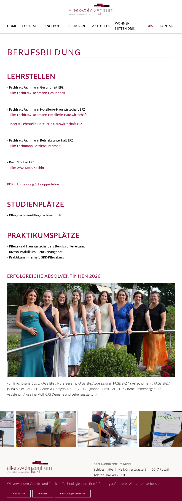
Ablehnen (42, 493)
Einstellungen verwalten (72, 493)
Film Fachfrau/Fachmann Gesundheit (37, 93)
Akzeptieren (19, 493)
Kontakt (167, 26)
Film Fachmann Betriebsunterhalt (35, 146)
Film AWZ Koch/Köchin (27, 168)
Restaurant (77, 26)
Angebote (52, 26)
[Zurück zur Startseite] (91, 9)
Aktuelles (101, 26)
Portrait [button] (30, 26)
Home (12, 26)
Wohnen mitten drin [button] (125, 26)
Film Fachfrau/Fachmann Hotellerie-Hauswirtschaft (48, 115)
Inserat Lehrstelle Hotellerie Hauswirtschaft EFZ (46, 124)
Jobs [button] (149, 26)
